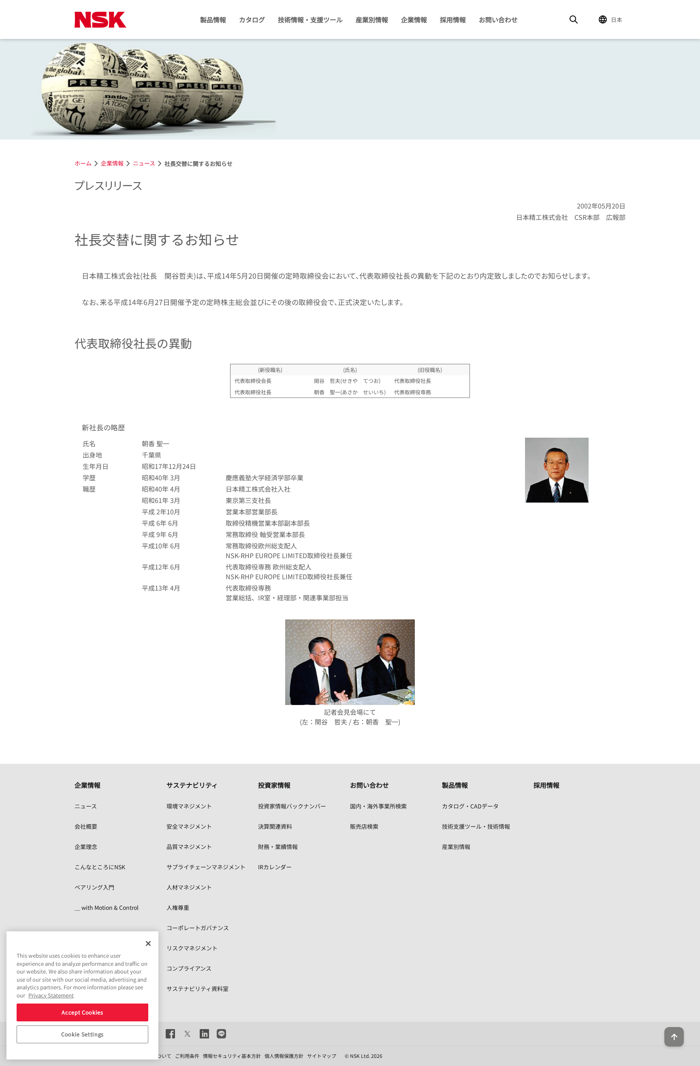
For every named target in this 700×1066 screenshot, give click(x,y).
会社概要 (86, 826)
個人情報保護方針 (284, 1055)
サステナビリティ (192, 785)
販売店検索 (364, 826)
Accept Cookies (82, 1012)
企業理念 (86, 846)
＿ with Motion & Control (107, 907)
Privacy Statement (51, 995)
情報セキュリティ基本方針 (232, 1055)
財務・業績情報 (278, 846)
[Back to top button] (674, 1037)
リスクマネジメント (192, 948)
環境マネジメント (189, 806)
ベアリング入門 (94, 887)
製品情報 (213, 19)
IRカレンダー (275, 867)
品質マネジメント (189, 846)
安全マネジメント (189, 826)
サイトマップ (321, 1055)
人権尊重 (177, 907)
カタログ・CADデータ (470, 806)
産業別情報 (372, 19)
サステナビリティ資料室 (197, 988)
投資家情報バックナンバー (292, 806)
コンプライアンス (188, 968)
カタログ (252, 19)
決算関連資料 (275, 826)
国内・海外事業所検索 (378, 806)
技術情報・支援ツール (310, 19)
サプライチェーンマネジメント (205, 867)
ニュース (86, 806)
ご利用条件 (187, 1055)
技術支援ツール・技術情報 (476, 826)
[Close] (148, 943)
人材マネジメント (189, 887)
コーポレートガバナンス (197, 928)
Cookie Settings (82, 1034)
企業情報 (414, 19)
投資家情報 (274, 785)
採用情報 (453, 19)
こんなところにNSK (100, 867)
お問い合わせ (498, 19)
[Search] (573, 19)
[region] (82, 995)
